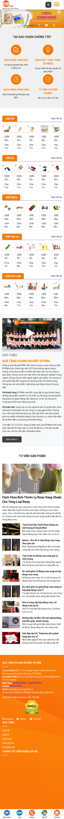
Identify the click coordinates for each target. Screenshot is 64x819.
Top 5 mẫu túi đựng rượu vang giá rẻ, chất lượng (40, 557)
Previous (7, 138)
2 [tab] (32, 25)
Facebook (8, 719)
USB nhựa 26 (44, 217)
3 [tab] (39, 25)
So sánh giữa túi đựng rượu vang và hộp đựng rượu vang (41, 573)
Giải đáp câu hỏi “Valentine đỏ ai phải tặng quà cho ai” (40, 635)
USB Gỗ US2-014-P (44, 138)
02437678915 (19, 683)
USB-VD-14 (19, 178)
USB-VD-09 (44, 178)
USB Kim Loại (13, 276)
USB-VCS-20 (19, 256)
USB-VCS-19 (32, 256)
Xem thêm (11, 439)
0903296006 (16, 686)
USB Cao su (12, 236)
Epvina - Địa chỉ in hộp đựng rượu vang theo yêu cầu (41, 542)
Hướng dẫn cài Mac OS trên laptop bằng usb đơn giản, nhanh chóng (41, 619)
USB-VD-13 (32, 178)
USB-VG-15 (32, 138)
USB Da (9, 158)
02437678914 (35, 683)
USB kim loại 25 (19, 295)
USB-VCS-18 (44, 256)
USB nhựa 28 (19, 217)
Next (58, 138)
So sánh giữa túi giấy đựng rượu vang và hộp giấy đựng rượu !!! (41, 588)
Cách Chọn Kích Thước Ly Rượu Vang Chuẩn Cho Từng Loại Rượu (31, 499)
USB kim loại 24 (31, 295)
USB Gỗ (9, 118)
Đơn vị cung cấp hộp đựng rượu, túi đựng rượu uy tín (39, 604)
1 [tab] (25, 25)
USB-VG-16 (19, 138)
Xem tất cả (56, 118)
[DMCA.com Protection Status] (32, 707)
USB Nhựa (11, 197)
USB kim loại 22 (44, 295)
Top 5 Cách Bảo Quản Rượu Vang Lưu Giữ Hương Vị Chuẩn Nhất (40, 526)
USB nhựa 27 (31, 217)
